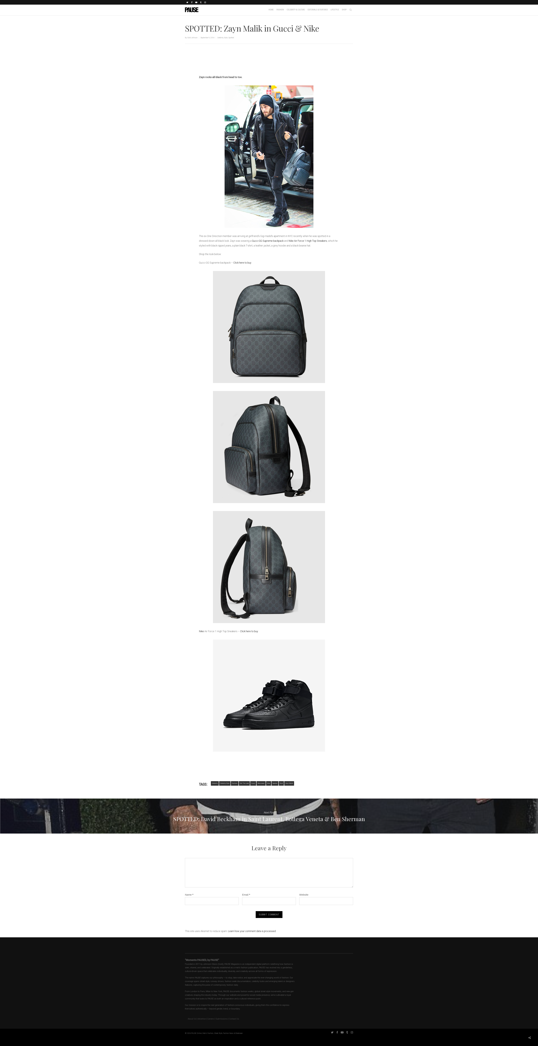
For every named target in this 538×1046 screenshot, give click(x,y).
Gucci (253, 783)
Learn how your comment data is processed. (252, 931)
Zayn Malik (289, 783)
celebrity (215, 783)
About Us (190, 1019)
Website (303, 894)
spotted (275, 783)
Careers (210, 1019)
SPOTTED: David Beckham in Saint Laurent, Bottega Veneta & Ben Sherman (269, 816)
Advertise (202, 1019)
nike (268, 783)
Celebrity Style (222, 38)
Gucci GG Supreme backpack (268, 240)
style (281, 783)
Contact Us (234, 1019)
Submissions (222, 1019)
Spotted (231, 38)
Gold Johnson (192, 38)
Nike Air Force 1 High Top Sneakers (308, 240)
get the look (244, 783)
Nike (201, 631)
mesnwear (261, 783)
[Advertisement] (232, 65)
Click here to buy (242, 262)
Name (189, 894)
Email (246, 894)
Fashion (234, 783)
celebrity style (224, 783)
